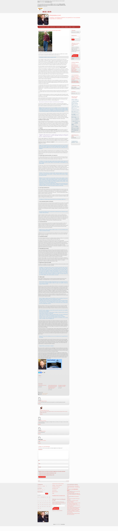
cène (73, 110)
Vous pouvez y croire (55, 488)
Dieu (74, 111)
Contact (73, 26)
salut (76, 129)
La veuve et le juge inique (75, 71)
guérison (74, 116)
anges (75, 101)
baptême (74, 103)
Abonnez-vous (75, 55)
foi (73, 114)
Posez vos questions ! (42, 26)
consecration (74, 109)
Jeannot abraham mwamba (70, 507)
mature (43, 394)
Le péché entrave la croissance (42, 385)
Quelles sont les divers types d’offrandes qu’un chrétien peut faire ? (73, 494)
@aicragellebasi (63, 524)
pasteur (73, 123)
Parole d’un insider (74, 69)
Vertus (43, 393)
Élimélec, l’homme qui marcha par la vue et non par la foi (73, 514)
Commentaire (40, 449)
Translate (78, 88)
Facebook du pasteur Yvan (75, 141)
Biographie (66, 26)
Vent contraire (73, 63)
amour (74, 100)
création (77, 109)
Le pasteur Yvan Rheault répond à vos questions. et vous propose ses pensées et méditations (64, 18)
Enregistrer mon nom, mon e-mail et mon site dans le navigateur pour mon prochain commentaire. (51, 471)
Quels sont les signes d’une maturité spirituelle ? (49, 30)
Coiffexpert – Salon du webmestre (57, 485)
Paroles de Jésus (52, 26)
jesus (74, 117)
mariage (77, 118)
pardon (74, 121)
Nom (39, 460)
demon (75, 110)
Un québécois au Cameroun (56, 486)
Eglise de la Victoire (55, 491)
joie (77, 117)
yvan (40, 409)
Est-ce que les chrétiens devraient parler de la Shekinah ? (73, 508)
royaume (75, 128)
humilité (77, 116)
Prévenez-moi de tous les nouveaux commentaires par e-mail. (47, 473)
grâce (77, 114)
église (73, 131)
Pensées (48, 26)
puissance (74, 126)
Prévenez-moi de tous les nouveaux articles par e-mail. (46, 474)
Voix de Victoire (54, 490)
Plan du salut (58, 26)
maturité (45, 394)
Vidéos (70, 26)
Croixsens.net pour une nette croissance (58, 483)
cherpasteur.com (55, 15)
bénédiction (75, 105)
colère (74, 106)
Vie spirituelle (46, 393)
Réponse (39, 403)
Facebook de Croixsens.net (58, 495)
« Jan (38, 510)
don (77, 111)
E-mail (39, 463)
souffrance (76, 130)
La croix (62, 26)
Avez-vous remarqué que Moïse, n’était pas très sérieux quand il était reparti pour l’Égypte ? (75, 67)
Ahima (68, 502)
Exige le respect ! (74, 70)
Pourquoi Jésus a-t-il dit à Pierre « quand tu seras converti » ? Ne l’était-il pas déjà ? (76, 78)
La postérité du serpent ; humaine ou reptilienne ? (72, 501)
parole (78, 121)
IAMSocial (54, 524)
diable (78, 110)
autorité (75, 102)
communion (75, 108)
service (73, 130)
